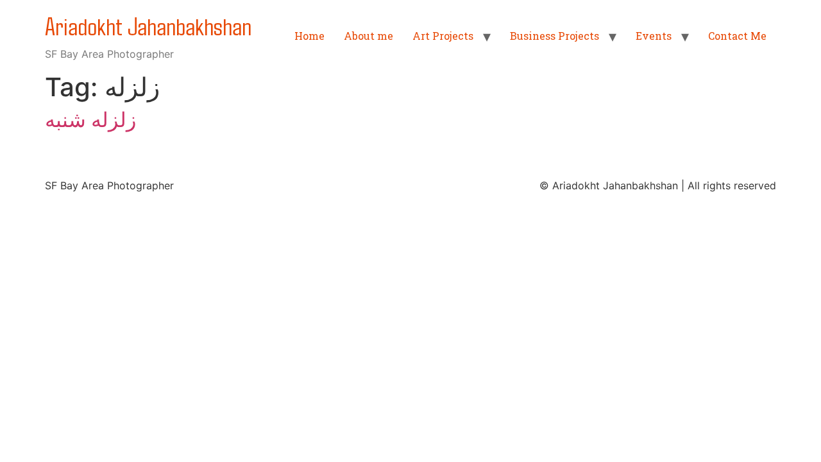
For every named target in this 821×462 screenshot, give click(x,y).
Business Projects (554, 35)
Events (654, 35)
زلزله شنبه (90, 119)
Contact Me (737, 35)
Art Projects (442, 35)
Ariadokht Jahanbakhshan (148, 25)
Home (309, 35)
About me (368, 35)
